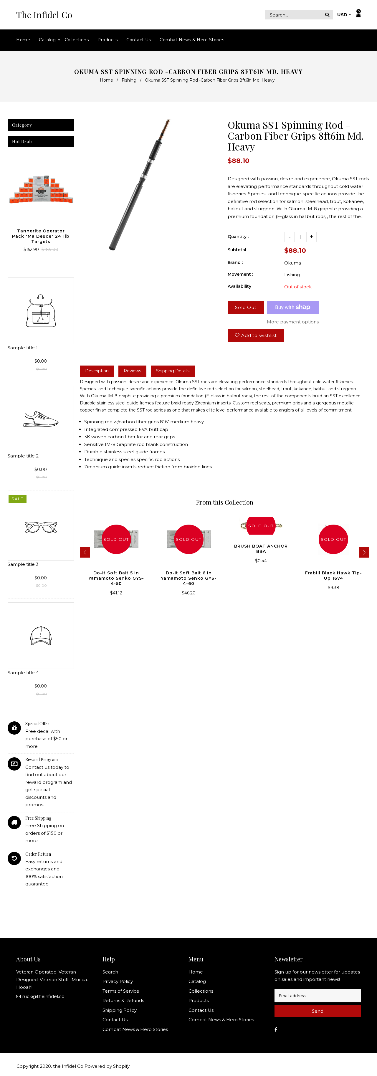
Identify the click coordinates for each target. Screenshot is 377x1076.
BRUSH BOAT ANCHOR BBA (261, 548)
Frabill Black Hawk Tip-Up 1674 (333, 575)
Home (106, 80)
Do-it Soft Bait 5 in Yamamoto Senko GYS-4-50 (116, 578)
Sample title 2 (23, 456)
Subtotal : (238, 249)
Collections (200, 991)
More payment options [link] (293, 322)
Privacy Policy (117, 981)
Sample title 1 (23, 348)
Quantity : (238, 236)
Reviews (132, 370)
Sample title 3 (23, 564)
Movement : (240, 274)
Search (110, 972)
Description (97, 370)
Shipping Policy (119, 1010)
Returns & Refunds (123, 1000)
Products (198, 1000)
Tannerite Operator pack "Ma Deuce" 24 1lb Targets (41, 236)
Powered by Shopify (107, 1066)
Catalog (197, 981)
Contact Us (115, 1019)
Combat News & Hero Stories (135, 1029)
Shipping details (172, 370)
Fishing (129, 80)
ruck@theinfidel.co (43, 996)
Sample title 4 (23, 672)
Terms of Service (120, 991)
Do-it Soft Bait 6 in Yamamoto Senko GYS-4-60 (188, 578)
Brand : (235, 262)
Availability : (240, 286)
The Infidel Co (44, 15)
